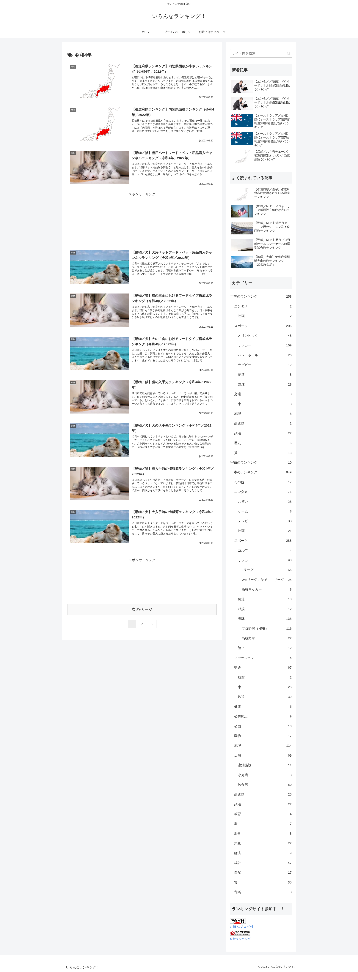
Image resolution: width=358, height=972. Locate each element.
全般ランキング (240, 939)
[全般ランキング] (240, 933)
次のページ (142, 609)
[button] (288, 53)
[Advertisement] (142, 214)
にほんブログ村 (241, 927)
